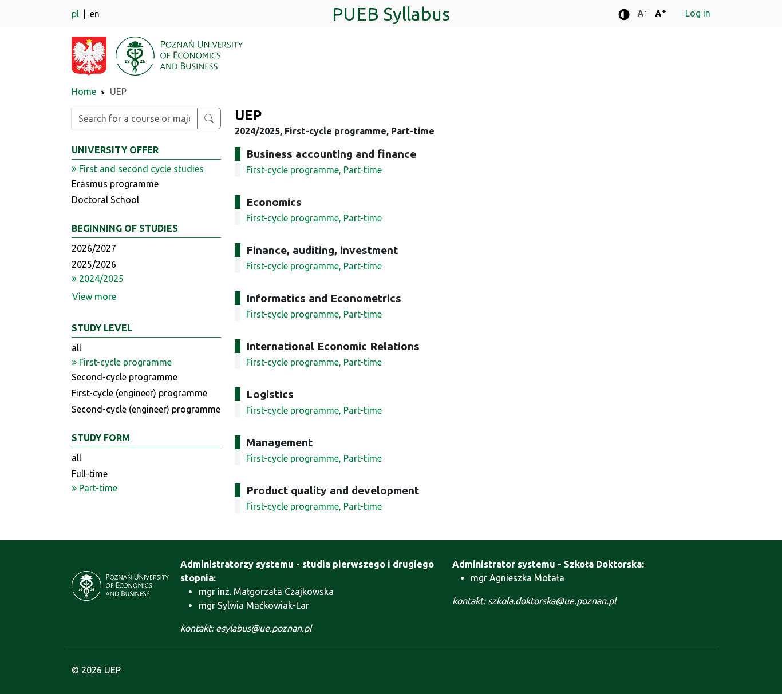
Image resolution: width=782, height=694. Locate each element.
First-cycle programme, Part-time (314, 170)
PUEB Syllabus (391, 13)
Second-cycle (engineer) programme (146, 409)
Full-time (90, 474)
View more (94, 296)
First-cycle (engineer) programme (139, 393)
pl (76, 14)
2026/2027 (94, 248)
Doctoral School (105, 200)
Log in (697, 13)
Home (84, 91)
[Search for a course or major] (209, 118)
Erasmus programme (115, 184)
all (76, 348)
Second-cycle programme (124, 377)
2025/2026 (94, 264)
